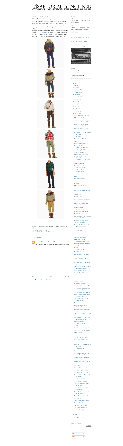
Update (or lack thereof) (80, 281)
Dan (63, 226)
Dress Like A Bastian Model (81, 220)
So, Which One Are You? (80, 152)
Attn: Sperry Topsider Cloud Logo (82, 286)
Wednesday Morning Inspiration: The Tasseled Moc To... (82, 318)
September (77, 97)
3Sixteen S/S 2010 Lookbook (81, 372)
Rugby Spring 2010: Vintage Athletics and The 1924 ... (81, 125)
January (77, 414)
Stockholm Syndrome (79, 178)
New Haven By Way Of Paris (81, 339)
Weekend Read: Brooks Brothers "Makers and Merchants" (82, 121)
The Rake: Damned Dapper (80, 237)
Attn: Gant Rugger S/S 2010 (81, 370)
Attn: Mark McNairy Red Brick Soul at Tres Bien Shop (82, 354)
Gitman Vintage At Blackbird (81, 115)
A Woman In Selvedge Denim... (81, 335)
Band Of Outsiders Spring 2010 (82, 328)
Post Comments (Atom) (44, 279)
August (77, 99)
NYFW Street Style (78, 197)
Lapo (40, 32)
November (77, 92)
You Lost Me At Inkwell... (80, 139)
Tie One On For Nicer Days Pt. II (82, 405)
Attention (39, 231)
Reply (37, 248)
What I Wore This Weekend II (81, 117)
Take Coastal (77, 136)
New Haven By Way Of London (82, 330)
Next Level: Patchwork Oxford (81, 400)
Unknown (38, 242)
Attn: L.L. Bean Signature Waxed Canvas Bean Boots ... (82, 289)
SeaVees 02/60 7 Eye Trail (80, 368)
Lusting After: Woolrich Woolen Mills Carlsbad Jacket (82, 225)
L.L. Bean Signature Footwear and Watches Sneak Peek (82, 217)
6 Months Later (78, 332)
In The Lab (77, 303)
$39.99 (38, 34)
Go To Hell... (77, 365)
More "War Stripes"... (79, 252)
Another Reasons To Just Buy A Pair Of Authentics (82, 362)
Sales (54, 231)
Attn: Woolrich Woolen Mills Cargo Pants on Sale (81, 299)
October (77, 94)
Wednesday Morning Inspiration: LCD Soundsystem (82, 392)
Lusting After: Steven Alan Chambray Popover (80, 306)
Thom (44, 32)
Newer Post (34, 276)
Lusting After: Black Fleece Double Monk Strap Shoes (81, 146)
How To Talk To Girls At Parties (79, 41)
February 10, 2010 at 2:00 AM (48, 242)
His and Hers (77, 183)
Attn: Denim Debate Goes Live (81, 174)
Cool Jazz (76, 181)
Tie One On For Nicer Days (80, 407)
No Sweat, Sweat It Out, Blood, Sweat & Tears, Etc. (81, 358)
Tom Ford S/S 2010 (79, 348)
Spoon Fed (77, 351)
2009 (74, 417)
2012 (74, 83)
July (76, 101)
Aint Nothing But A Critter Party (82, 150)
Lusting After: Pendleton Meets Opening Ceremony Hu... (82, 295)
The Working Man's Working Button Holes (81, 388)
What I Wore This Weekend (81, 185)
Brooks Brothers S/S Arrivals (81, 396)
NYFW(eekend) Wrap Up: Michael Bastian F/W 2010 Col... (82, 248)
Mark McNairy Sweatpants (80, 214)
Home (50, 276)
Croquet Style (77, 194)
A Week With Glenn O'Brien (81, 211)
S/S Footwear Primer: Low (80, 337)
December (77, 90)
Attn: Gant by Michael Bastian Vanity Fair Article (81, 384)
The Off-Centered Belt (79, 188)
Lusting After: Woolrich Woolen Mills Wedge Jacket (82, 191)
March (76, 111)
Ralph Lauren (47, 231)
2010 (74, 88)
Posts (75, 433)
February (77, 113)
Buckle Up (77, 176)
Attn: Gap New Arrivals (80, 270)
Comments (76, 436)
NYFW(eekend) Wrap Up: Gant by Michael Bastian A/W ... (82, 267)
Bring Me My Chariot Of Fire (81, 157)
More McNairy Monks (79, 403)
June (76, 104)
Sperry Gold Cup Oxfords (80, 381)
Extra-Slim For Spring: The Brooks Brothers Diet (80, 166)
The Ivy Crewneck (78, 141)
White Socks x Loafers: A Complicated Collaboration (81, 240)
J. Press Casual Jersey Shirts (81, 154)
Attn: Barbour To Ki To (80, 379)
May (76, 106)
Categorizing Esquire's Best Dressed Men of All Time (81, 204)
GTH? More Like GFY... (80, 163)
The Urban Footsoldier (79, 222)
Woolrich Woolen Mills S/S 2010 (82, 292)
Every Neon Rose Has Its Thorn (82, 143)
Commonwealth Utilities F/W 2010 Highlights (81, 208)
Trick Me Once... (78, 342)
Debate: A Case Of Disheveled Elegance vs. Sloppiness (81, 310)
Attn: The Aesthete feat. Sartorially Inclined (80, 170)
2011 (74, 85)
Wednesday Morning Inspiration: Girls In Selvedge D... (82, 160)
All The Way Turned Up (80, 283)
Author (75, 25)
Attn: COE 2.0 (77, 398)
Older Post (66, 276)
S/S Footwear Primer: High (80, 321)
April (76, 108)
